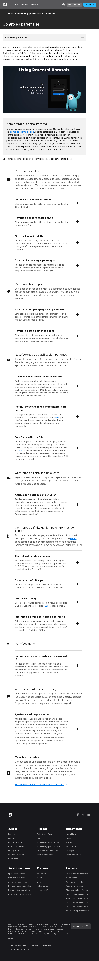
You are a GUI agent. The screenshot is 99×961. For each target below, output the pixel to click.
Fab (20, 450)
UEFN (56, 417)
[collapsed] (77, 203)
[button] (44, 37)
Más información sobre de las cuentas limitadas (39, 784)
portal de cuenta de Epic (22, 132)
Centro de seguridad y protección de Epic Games (31, 13)
